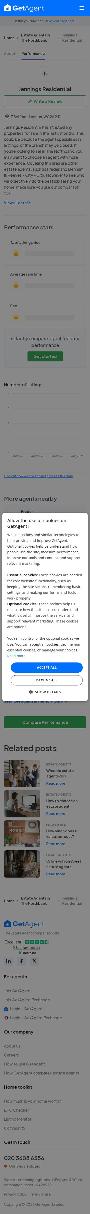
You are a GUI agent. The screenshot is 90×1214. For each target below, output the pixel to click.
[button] (45, 692)
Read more (16, 655)
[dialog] (45, 607)
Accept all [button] (46, 667)
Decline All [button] (46, 680)
